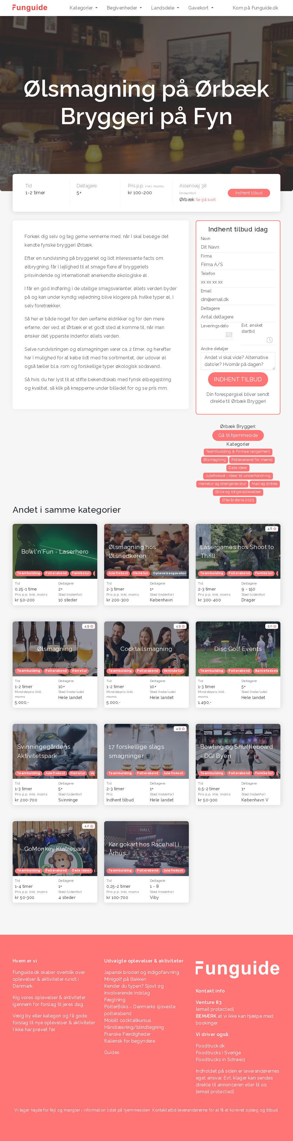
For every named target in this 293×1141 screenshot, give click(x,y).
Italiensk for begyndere (129, 1041)
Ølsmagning (214, 459)
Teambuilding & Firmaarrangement (238, 451)
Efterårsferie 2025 (238, 500)
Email (206, 291)
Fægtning (114, 1000)
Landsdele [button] (163, 8)
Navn (206, 238)
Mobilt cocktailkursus (127, 1020)
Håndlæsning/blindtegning (134, 1027)
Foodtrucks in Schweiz (221, 1059)
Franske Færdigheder (127, 1034)
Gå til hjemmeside (238, 435)
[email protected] (215, 1091)
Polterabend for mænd (251, 459)
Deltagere (210, 308)
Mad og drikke (264, 484)
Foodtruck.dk (210, 1046)
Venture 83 (208, 1002)
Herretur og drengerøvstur (222, 484)
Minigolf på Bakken (125, 979)
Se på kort (205, 199)
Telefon (208, 273)
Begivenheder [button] (122, 8)
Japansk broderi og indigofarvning (141, 972)
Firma (206, 256)
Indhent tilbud (249, 193)
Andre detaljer (215, 348)
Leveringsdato (215, 326)
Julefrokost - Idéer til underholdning (238, 476)
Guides (111, 1052)
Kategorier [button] (82, 8)
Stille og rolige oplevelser (238, 492)
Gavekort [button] (199, 8)
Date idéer (238, 467)
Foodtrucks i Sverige (218, 1052)
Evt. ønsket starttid (251, 328)
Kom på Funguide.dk (255, 8)
